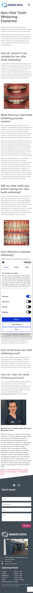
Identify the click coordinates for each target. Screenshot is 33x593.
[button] (29, 4)
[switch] (28, 301)
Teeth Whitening (12, 471)
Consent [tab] (5, 267)
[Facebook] (14, 485)
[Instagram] (19, 485)
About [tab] (27, 267)
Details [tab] (16, 267)
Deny (16, 329)
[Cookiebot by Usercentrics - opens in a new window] (23, 262)
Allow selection (16, 324)
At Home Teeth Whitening (13, 469)
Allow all (16, 319)
